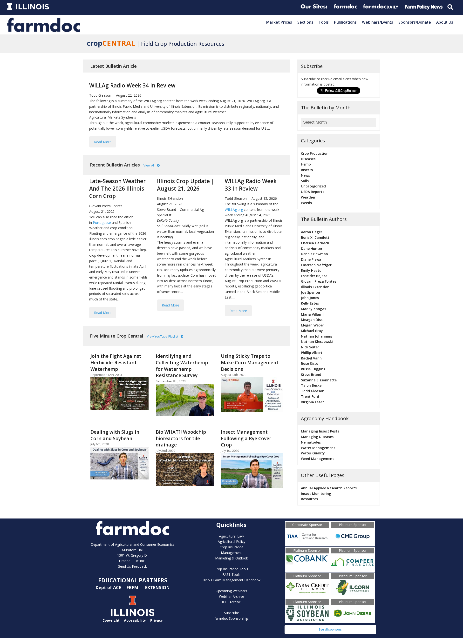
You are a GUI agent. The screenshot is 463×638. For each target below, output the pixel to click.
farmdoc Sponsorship (231, 618)
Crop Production (314, 153)
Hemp (306, 164)
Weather (308, 197)
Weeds (306, 202)
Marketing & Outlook (231, 558)
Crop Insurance (231, 547)
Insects (307, 169)
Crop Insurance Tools (231, 569)
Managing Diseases (317, 436)
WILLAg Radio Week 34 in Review (132, 85)
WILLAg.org (234, 209)
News (305, 175)
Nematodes (311, 442)
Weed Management (317, 458)
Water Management (318, 447)
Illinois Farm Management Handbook (231, 580)
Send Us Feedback (132, 566)
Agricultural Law (231, 536)
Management (231, 552)
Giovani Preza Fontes (106, 206)
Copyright (111, 620)
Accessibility (135, 620)
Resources (309, 499)
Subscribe (231, 613)
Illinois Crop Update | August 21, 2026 (185, 184)
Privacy (156, 620)
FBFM (132, 587)
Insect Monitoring (316, 493)
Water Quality (313, 453)
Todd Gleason (100, 95)
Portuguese (102, 222)
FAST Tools (231, 574)
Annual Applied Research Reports (329, 488)
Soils (305, 181)
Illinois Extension (170, 198)
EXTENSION (157, 587)
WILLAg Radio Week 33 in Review (251, 184)
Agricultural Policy (231, 541)
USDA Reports (312, 191)
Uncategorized (313, 186)
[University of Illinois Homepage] (132, 614)
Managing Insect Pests (320, 431)
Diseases (308, 159)
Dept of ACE (108, 587)
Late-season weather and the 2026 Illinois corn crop (117, 188)
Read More (102, 142)
